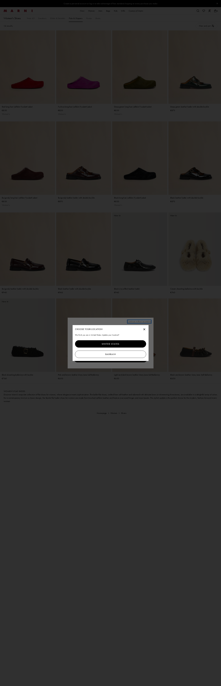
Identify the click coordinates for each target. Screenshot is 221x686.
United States (110, 344)
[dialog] (111, 343)
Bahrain (110, 354)
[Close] (144, 329)
